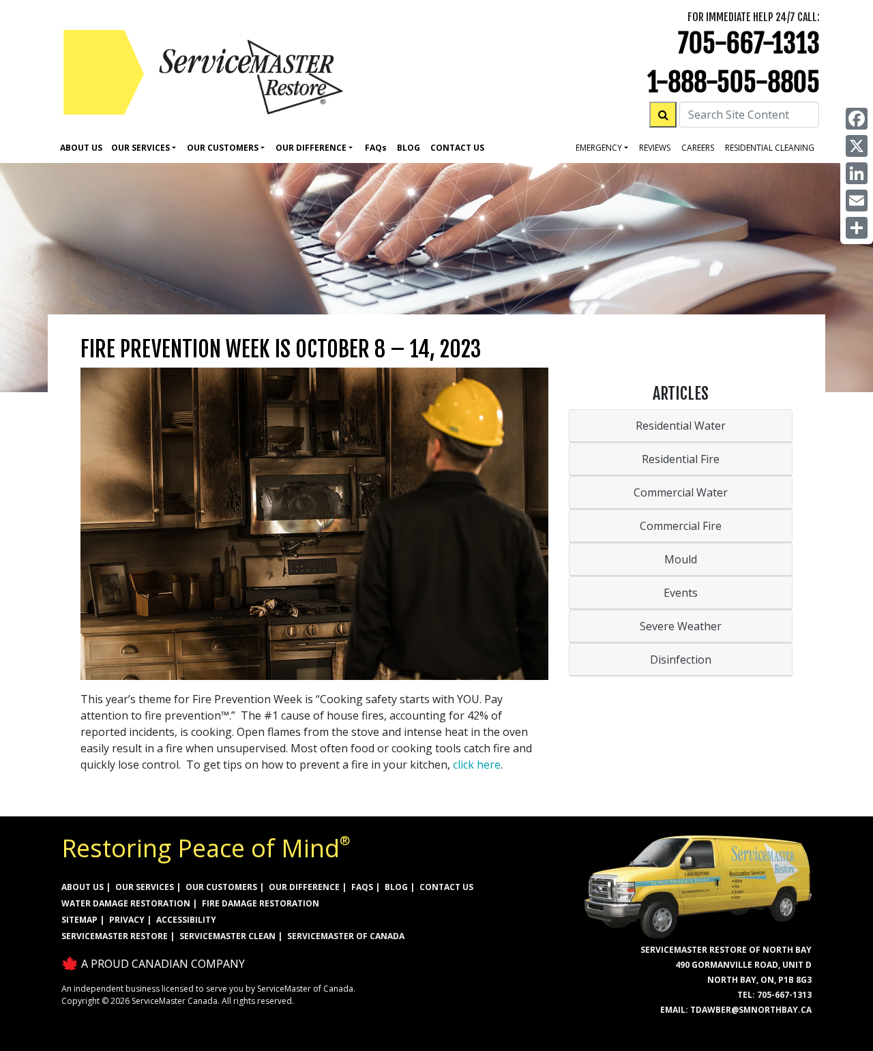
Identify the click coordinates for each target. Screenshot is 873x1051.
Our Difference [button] (311, 147)
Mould (680, 559)
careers (697, 147)
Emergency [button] (599, 147)
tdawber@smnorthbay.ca (751, 1010)
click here (477, 764)
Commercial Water (681, 492)
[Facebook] (856, 118)
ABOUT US (82, 887)
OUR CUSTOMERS (221, 887)
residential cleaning (769, 147)
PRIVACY (127, 920)
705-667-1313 (749, 43)
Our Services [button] (140, 147)
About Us (81, 147)
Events (681, 592)
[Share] (856, 227)
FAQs (362, 887)
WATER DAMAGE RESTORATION (125, 903)
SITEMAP (79, 920)
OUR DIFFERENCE (304, 887)
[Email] (856, 200)
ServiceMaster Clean (227, 936)
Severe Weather (681, 626)
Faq (376, 147)
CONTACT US (446, 887)
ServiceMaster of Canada (345, 936)
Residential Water (681, 425)
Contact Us (457, 147)
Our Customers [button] (222, 147)
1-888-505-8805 (733, 82)
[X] (856, 146)
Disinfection (680, 659)
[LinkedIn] (856, 173)
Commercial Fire (681, 525)
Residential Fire (681, 459)
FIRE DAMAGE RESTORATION (260, 903)
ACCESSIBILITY (186, 920)
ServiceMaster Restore (114, 936)
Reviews (654, 147)
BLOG (396, 887)
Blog (408, 147)
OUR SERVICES (144, 887)
